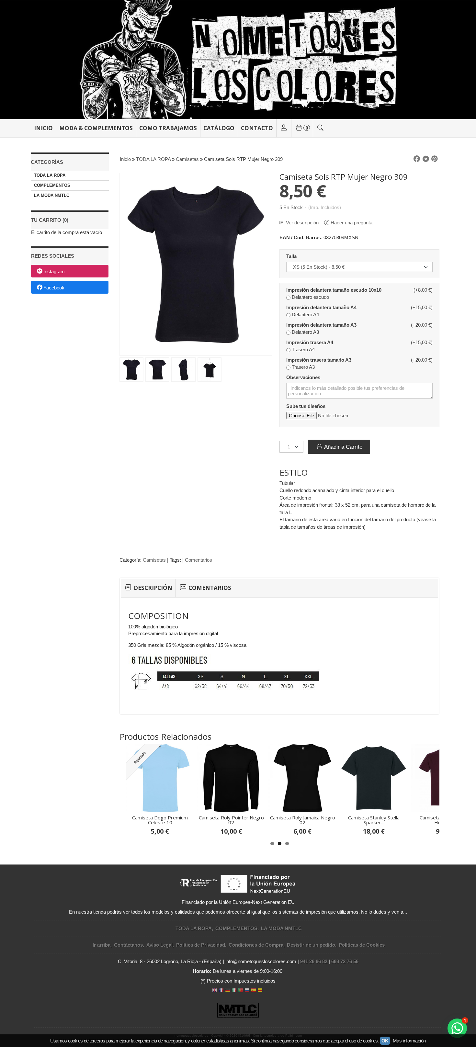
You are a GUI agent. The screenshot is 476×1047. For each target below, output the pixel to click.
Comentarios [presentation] (209, 587)
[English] (214, 991)
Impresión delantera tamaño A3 (321, 325)
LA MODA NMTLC (51, 195)
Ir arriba (101, 945)
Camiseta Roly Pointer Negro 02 (231, 820)
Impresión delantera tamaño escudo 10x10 (333, 290)
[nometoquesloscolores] (238, 59)
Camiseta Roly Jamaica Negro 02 (302, 820)
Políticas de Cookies (362, 945)
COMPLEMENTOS (52, 185)
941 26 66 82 (313, 961)
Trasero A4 (303, 349)
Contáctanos (128, 945)
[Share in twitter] (425, 159)
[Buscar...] (320, 128)
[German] (227, 991)
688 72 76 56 (344, 961)
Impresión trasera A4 (309, 342)
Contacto (257, 128)
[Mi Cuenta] (283, 128)
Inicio (43, 128)
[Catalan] (260, 991)
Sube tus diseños (305, 406)
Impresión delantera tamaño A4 (321, 307)
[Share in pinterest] (434, 159)
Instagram (54, 271)
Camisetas (154, 560)
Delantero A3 (305, 332)
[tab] (148, 588)
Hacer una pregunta (351, 222)
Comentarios (198, 560)
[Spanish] (253, 991)
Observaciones (303, 377)
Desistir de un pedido (311, 945)
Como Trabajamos (168, 128)
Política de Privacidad (200, 945)
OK (385, 1040)
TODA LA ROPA (49, 175)
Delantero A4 (305, 314)
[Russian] (247, 991)
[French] (221, 991)
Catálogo (218, 128)
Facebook (53, 287)
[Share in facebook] (416, 159)
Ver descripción (302, 222)
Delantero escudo (310, 297)
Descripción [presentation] (152, 587)
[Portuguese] (240, 991)
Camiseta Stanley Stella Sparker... (374, 820)
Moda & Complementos (96, 128)
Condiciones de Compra (256, 945)
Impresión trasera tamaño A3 (318, 360)
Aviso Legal (159, 945)
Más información (409, 1040)
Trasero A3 (303, 367)
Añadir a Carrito (342, 447)
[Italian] (234, 991)
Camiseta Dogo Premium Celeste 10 (160, 820)
